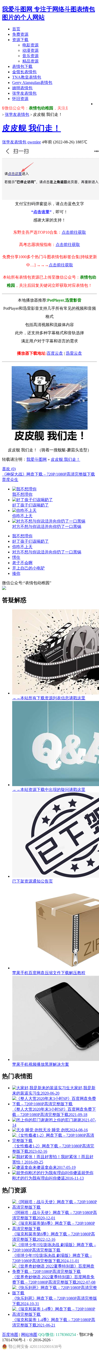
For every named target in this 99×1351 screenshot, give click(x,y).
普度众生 (10, 479)
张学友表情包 (24, 93)
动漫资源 (30, 50)
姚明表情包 (22, 88)
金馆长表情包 (24, 72)
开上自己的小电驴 (28, 568)
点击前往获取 (74, 232)
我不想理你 (22, 536)
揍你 (16, 573)
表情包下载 (22, 66)
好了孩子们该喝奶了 (30, 541)
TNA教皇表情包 (26, 77)
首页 (16, 29)
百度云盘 (55, 353)
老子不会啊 (22, 563)
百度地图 (10, 1334)
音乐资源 (30, 56)
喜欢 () (9, 469)
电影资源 (30, 45)
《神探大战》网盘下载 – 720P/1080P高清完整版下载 (48, 474)
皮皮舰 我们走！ (31, 128)
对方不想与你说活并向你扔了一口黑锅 (46, 552)
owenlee (34, 142)
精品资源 (30, 61)
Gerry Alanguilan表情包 (32, 82)
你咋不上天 (22, 546)
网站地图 (29, 1334)
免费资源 (20, 34)
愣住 (16, 557)
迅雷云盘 (74, 353)
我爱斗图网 (36, 459)
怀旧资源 (20, 98)
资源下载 (20, 40)
